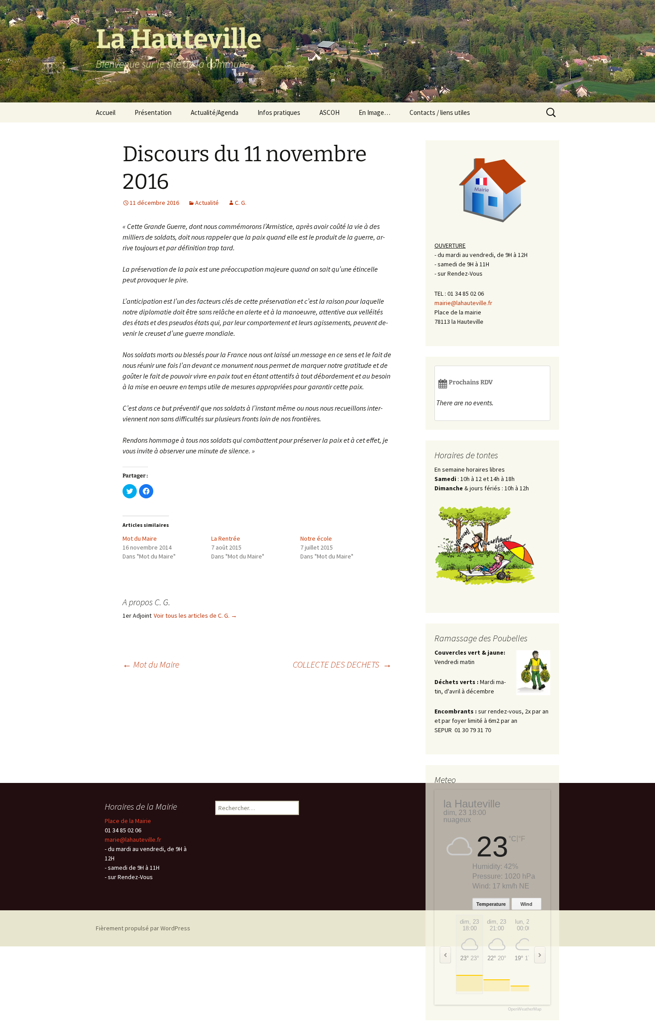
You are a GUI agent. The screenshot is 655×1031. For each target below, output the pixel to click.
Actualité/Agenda (214, 112)
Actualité (207, 203)
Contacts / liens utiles (439, 112)
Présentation (153, 112)
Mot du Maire (140, 538)
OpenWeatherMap (524, 1009)
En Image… (374, 112)
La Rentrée (225, 538)
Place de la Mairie (128, 821)
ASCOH (329, 112)
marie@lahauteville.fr (133, 839)
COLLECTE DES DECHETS (342, 664)
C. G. (240, 203)
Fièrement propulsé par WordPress (143, 928)
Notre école (316, 538)
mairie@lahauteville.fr (463, 303)
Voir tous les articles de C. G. (195, 615)
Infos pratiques (279, 112)
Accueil (105, 112)
